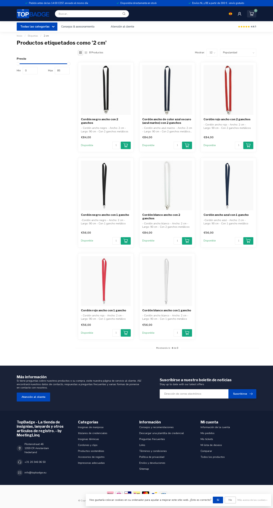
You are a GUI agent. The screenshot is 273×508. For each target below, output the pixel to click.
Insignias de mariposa (90, 427)
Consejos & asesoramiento (78, 26)
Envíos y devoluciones (152, 463)
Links (142, 445)
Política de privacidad (151, 457)
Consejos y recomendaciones (156, 427)
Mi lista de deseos (211, 445)
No (230, 500)
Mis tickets (207, 439)
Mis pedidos (207, 433)
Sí (218, 500)
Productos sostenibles (91, 451)
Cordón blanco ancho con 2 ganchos (161, 216)
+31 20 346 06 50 (35, 462)
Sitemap (144, 469)
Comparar (206, 451)
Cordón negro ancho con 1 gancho (105, 215)
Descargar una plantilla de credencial (161, 433)
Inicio (19, 36)
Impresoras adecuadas (91, 463)
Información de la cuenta (215, 427)
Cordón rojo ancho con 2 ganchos (227, 119)
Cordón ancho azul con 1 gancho (226, 215)
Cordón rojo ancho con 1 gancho (103, 310)
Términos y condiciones (153, 451)
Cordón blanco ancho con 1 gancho (166, 310)
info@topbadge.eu (35, 472)
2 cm (46, 36)
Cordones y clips (88, 445)
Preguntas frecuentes (152, 439)
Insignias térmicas (88, 439)
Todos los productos (213, 457)
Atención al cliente (122, 26)
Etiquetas (33, 36)
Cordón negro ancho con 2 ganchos (99, 121)
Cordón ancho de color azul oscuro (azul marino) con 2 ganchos (166, 121)
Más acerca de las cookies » (252, 499)
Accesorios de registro (91, 457)
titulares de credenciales (92, 433)
